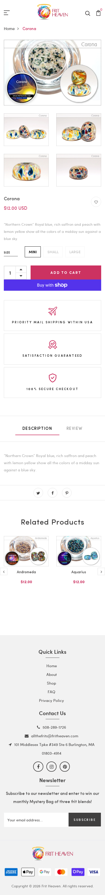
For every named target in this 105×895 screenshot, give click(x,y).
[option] (26, 568)
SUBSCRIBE (85, 819)
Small (53, 252)
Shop (51, 683)
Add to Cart (65, 272)
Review (75, 429)
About (51, 674)
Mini (33, 252)
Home (9, 28)
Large (75, 252)
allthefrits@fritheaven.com (54, 735)
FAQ (51, 691)
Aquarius (78, 572)
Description (37, 429)
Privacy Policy (51, 700)
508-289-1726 (54, 727)
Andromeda (26, 572)
